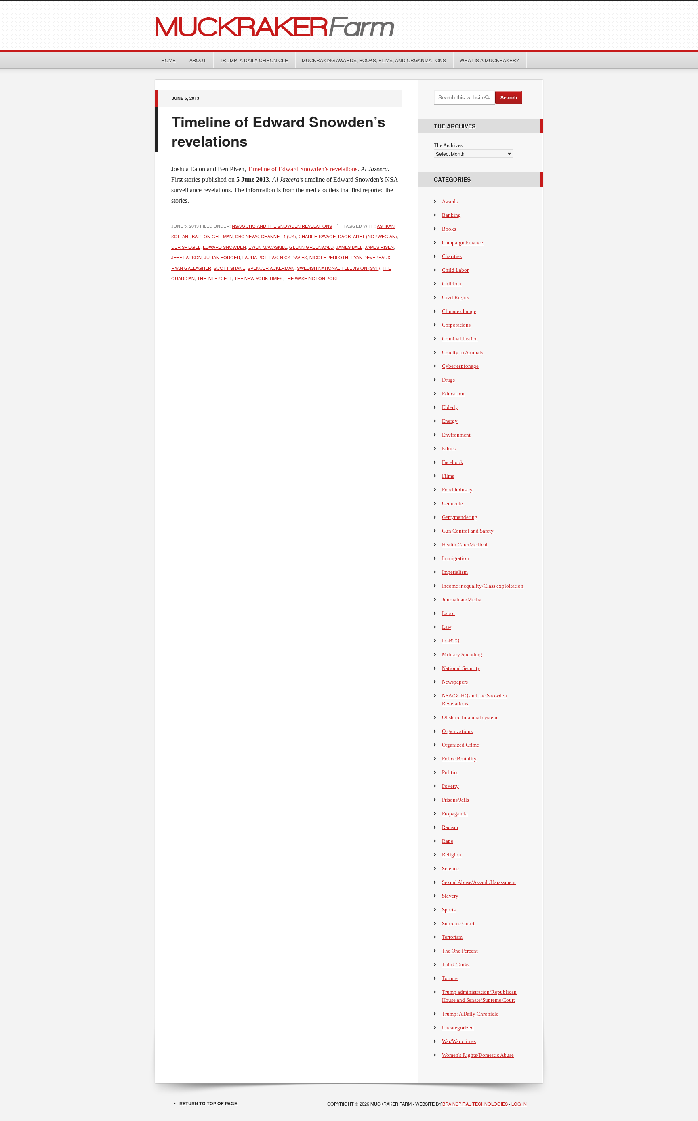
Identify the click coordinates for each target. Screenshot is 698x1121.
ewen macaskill (267, 247)
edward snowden (224, 247)
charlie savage (317, 236)
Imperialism (455, 572)
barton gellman (212, 236)
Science (450, 868)
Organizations (457, 731)
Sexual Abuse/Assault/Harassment (479, 882)
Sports (449, 910)
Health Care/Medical (465, 545)
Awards (450, 201)
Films (448, 476)
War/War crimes (459, 1041)
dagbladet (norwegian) (367, 236)
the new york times (258, 278)
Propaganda (455, 813)
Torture (450, 978)
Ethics (449, 448)
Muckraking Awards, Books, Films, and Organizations (374, 60)
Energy (450, 421)
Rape (447, 841)
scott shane (229, 268)
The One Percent (460, 951)
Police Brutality (459, 759)
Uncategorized (458, 1027)
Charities (452, 256)
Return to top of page (208, 1103)
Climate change (459, 311)
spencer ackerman (271, 268)
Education (453, 393)
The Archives (448, 145)
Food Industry (457, 490)
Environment (456, 435)
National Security (461, 668)
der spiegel (185, 247)
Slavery (450, 896)
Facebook (452, 462)
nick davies (293, 257)
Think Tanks (455, 964)
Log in (519, 1103)
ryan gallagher (191, 268)
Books (449, 229)
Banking (451, 215)
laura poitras (260, 257)
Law (446, 627)
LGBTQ (450, 641)
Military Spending (462, 654)
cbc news (247, 236)
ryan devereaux (370, 257)
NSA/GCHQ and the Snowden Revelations (282, 226)
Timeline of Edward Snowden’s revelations (278, 131)
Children (451, 284)
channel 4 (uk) (278, 236)
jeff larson (186, 257)
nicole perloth (328, 257)
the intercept (214, 278)
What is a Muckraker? (489, 60)
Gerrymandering (459, 517)
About (197, 60)
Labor (448, 613)
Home (168, 60)
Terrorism (452, 937)
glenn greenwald (311, 247)
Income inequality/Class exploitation (483, 586)
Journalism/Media (461, 599)
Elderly (450, 407)
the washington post (311, 278)
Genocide (452, 503)
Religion (451, 855)
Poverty (450, 786)
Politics (450, 772)
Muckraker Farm (349, 25)
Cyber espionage (460, 366)
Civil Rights (455, 297)
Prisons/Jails (455, 800)
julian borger (222, 257)
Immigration (455, 558)
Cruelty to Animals (462, 352)
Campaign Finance (462, 242)
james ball (349, 247)
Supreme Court (458, 923)
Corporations (456, 325)
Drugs (448, 380)
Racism (450, 827)
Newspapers (455, 682)
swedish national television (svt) (338, 268)
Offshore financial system (469, 717)
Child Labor (455, 270)
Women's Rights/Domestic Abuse (478, 1055)
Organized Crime (460, 745)
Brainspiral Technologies (475, 1103)
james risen (379, 247)
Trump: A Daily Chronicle (254, 60)
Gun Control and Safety (468, 531)
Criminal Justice (459, 339)
